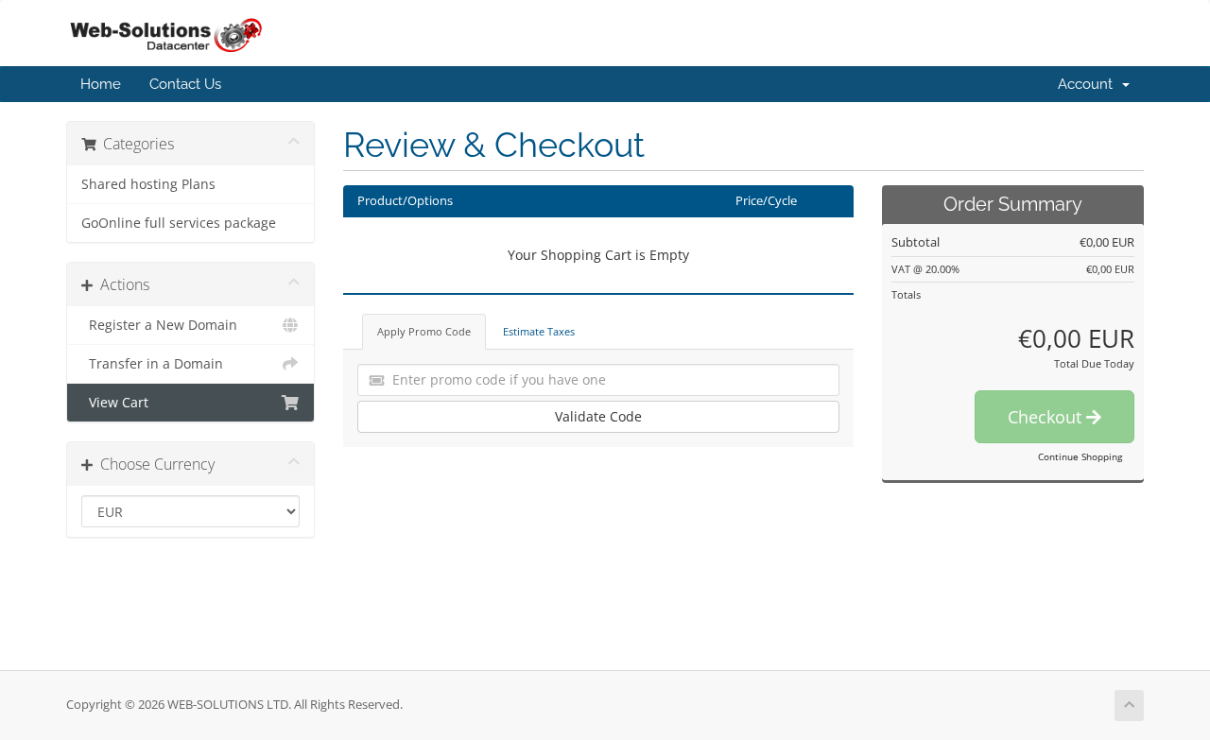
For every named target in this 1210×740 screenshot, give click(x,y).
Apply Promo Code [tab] (424, 331)
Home (100, 84)
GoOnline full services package (178, 223)
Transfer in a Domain (152, 363)
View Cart (114, 402)
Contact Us (185, 84)
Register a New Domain (159, 325)
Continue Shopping (1080, 456)
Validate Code (598, 416)
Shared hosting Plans (148, 184)
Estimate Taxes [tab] (539, 331)
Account (1089, 84)
